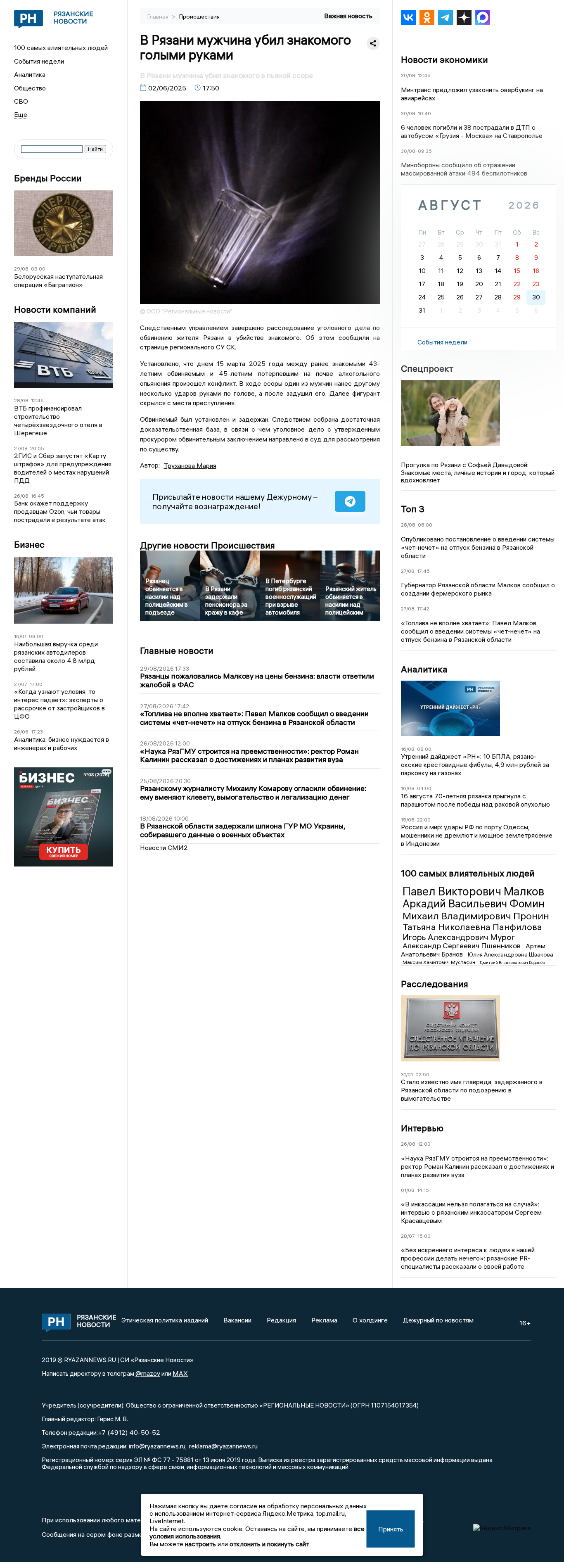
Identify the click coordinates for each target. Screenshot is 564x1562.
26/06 (21, 732)
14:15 (423, 1190)
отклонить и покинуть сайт (269, 1544)
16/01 (20, 636)
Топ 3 (412, 509)
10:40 (424, 113)
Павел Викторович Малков (473, 891)
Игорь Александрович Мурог (459, 937)
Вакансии (237, 1320)
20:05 (37, 448)
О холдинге (370, 1320)
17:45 (423, 571)
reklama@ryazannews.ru (223, 1446)
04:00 (424, 788)
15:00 (424, 1236)
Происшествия (199, 16)
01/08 (408, 1190)
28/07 (408, 1236)
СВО (21, 101)
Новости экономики (444, 59)
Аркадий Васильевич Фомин (474, 903)
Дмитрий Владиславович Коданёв (512, 962)
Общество (30, 88)
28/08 (21, 400)
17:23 (37, 732)
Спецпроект (427, 368)
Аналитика (29, 74)
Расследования (434, 984)
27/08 (21, 448)
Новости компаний (55, 309)
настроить (200, 1544)
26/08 (21, 496)
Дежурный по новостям (438, 1320)
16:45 (37, 496)
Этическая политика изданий (164, 1320)
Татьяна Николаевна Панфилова (472, 927)
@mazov (147, 1373)
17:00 (36, 684)
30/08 (408, 75)
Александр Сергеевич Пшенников (462, 945)
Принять (390, 1529)
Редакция (281, 1320)
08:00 (36, 636)
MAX (180, 1373)
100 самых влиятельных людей (61, 47)
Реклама (324, 1320)
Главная (158, 16)
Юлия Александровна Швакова (510, 954)
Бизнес (29, 544)
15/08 (408, 820)
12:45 (37, 400)
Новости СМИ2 (164, 847)
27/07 (20, 684)
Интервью (422, 1128)
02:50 (422, 1074)
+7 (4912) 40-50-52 (129, 1432)
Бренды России (48, 178)
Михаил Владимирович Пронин (476, 915)
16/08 (408, 749)
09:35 (425, 151)
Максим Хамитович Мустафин (439, 962)
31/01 (407, 1074)
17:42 (423, 608)
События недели (39, 61)
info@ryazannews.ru (157, 1446)
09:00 (38, 269)
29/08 (21, 269)
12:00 (424, 1144)
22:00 (424, 820)
